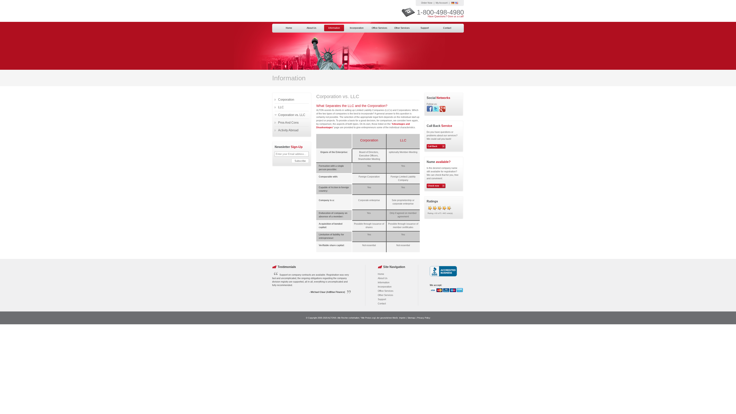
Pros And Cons (288, 122)
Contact (447, 28)
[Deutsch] (452, 3)
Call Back (432, 146)
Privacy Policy (423, 318)
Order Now (426, 3)
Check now (433, 186)
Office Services (379, 28)
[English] (456, 3)
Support (425, 28)
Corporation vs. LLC (291, 115)
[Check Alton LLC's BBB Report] (443, 276)
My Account (442, 3)
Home (289, 28)
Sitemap (411, 318)
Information (334, 28)
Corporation (286, 99)
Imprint (402, 318)
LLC (281, 107)
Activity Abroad (288, 130)
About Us (311, 28)
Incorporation (357, 28)
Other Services (402, 28)
